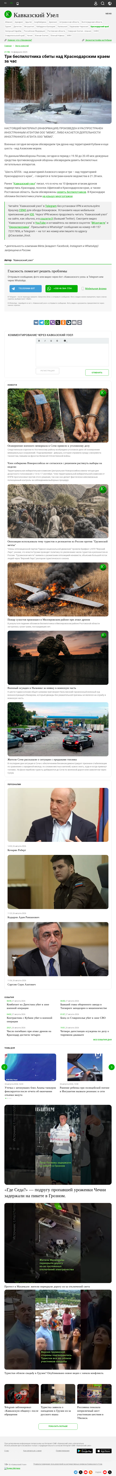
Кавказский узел (24, 183)
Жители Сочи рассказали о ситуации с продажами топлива (42, 759)
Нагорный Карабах (13, 31)
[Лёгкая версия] (17, 3)
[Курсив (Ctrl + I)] (45, 340)
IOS (32, 214)
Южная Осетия (41, 35)
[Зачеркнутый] (57, 340)
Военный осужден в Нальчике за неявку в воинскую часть (42, 688)
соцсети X (46, 218)
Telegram (51, 206)
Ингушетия (29, 26)
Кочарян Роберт (17, 850)
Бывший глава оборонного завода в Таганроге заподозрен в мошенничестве (83, 1006)
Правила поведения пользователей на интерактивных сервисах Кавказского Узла (67, 1464)
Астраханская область (69, 22)
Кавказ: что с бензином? (19, 40)
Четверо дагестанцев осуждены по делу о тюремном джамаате (84, 1032)
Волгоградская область (92, 22)
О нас (6, 1451)
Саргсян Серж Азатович (22, 984)
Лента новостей (22, 46)
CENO (22, 210)
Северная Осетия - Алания (79, 31)
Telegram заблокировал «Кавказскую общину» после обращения (21, 1410)
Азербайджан (40, 22)
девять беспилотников (71, 192)
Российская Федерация (34, 31)
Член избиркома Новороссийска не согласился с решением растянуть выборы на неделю (55, 464)
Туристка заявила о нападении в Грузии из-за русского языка (56, 1410)
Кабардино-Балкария (45, 26)
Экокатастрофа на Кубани (98, 40)
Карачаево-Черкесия (79, 26)
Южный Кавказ (57, 35)
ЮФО (69, 35)
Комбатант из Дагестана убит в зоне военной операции (28, 1006)
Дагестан (17, 26)
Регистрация (47, 371)
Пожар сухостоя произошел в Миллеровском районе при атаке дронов (49, 619)
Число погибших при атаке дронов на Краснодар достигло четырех (29, 1032)
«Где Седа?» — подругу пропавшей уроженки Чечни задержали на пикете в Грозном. (55, 1192)
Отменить (97, 372)
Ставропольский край (14, 35)
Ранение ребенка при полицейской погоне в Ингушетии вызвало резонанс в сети (84, 1089)
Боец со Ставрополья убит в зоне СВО (83, 1017)
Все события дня (102, 1040)
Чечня (29, 35)
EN (11, 3)
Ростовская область (56, 31)
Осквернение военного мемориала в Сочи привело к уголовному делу (49, 445)
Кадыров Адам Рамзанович (23, 917)
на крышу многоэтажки (57, 196)
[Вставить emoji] (65, 340)
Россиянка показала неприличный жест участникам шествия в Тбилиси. (90, 1412)
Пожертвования (62, 1451)
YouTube (40, 222)
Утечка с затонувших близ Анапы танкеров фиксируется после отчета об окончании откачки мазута (30, 1091)
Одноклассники (19, 227)
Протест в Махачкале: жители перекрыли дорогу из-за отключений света (47, 1286)
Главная (8, 46)
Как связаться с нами (32, 1451)
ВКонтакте (98, 222)
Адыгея (28, 22)
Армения (53, 22)
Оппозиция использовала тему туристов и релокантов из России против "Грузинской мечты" (58, 543)
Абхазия (8, 22)
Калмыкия (62, 26)
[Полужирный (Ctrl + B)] (39, 340)
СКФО (96, 31)
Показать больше (58, 1426)
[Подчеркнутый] (51, 340)
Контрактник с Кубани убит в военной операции (29, 1019)
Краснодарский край (100, 26)
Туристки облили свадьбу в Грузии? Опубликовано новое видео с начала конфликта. (54, 1373)
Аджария (19, 22)
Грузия (8, 26)
